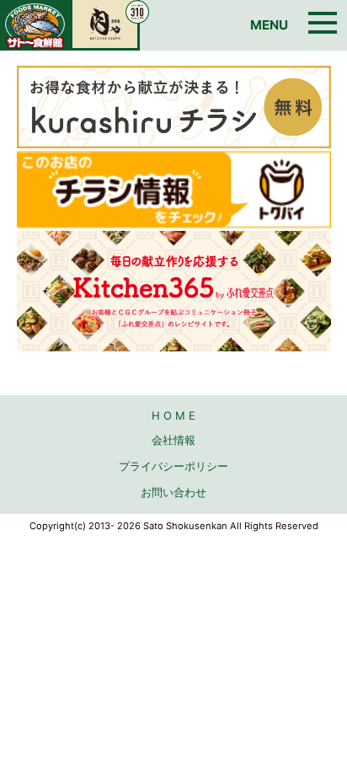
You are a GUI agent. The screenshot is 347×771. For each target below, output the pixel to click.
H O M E (173, 415)
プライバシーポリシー (173, 466)
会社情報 (173, 440)
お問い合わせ (173, 492)
